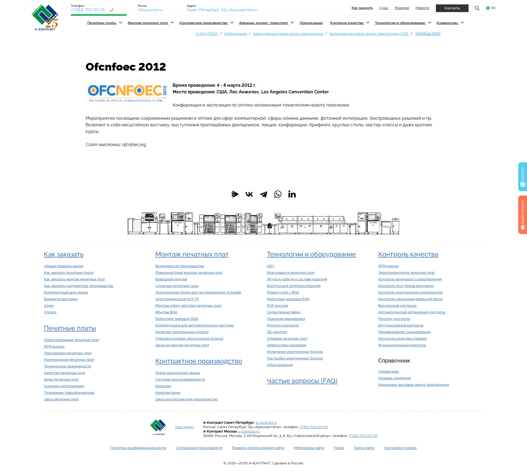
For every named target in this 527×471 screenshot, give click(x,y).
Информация (236, 34)
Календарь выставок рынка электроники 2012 (369, 34)
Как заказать (63, 254)
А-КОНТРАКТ (207, 34)
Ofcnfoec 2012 (428, 34)
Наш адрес (184, 427)
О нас (383, 8)
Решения (402, 8)
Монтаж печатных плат (148, 23)
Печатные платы (102, 23)
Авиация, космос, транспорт (264, 23)
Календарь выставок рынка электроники (288, 34)
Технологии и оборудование (400, 23)
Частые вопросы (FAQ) (302, 381)
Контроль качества (347, 23)
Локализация (311, 23)
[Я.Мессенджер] (235, 194)
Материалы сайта (309, 448)
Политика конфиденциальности (138, 448)
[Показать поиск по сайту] (477, 8)
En (493, 8)
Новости (422, 8)
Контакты (452, 8)
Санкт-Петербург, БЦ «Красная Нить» (222, 10)
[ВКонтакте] (249, 194)
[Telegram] (263, 194)
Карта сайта (364, 448)
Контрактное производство (204, 23)
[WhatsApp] (277, 194)
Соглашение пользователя (199, 448)
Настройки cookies (400, 448)
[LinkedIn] (292, 194)
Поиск (339, 448)
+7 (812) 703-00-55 (88, 10)
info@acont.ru (150, 10)
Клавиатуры (448, 23)
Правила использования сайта (258, 448)
